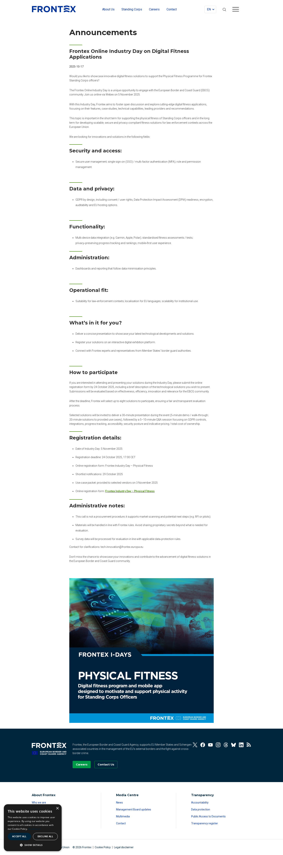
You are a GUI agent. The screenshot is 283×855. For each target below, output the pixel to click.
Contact (121, 823)
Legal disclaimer (124, 847)
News (119, 802)
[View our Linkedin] (241, 745)
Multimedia (123, 816)
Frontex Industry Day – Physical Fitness (130, 491)
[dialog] (33, 827)
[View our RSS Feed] (249, 745)
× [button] (57, 808)
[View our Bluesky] (233, 745)
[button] (33, 845)
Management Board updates (133, 809)
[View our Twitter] (195, 745)
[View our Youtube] (210, 745)
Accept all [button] (19, 836)
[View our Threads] (226, 745)
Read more (34, 828)
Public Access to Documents (208, 816)
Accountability (199, 802)
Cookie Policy (103, 847)
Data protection (200, 809)
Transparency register (204, 823)
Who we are (39, 802)
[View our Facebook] (202, 745)
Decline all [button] (45, 836)
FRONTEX (54, 9)
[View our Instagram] (218, 745)
